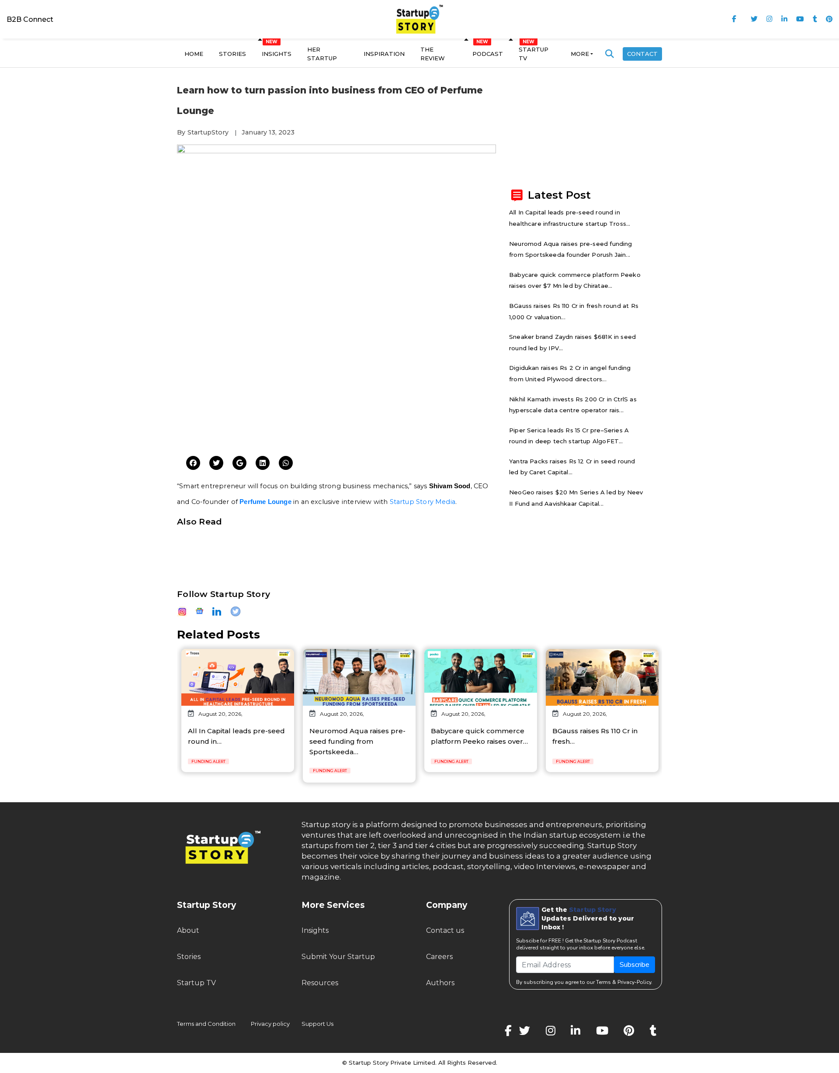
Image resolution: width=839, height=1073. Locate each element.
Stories (232, 53)
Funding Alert (208, 761)
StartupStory (208, 132)
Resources (320, 983)
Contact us (445, 930)
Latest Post (559, 194)
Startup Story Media (422, 502)
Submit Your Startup (338, 956)
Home (193, 53)
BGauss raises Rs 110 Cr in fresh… (595, 736)
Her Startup (322, 54)
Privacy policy (270, 1023)
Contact (642, 53)
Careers (439, 956)
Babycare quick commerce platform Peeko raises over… (479, 736)
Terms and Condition (206, 1023)
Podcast (487, 53)
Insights (276, 53)
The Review (432, 54)
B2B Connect (30, 19)
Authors (440, 983)
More (580, 53)
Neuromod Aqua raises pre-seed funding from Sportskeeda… (357, 741)
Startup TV (533, 54)
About (188, 930)
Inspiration (384, 53)
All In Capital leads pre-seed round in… (236, 736)
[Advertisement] (336, 382)
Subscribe (634, 964)
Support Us (312, 1023)
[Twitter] (193, 463)
